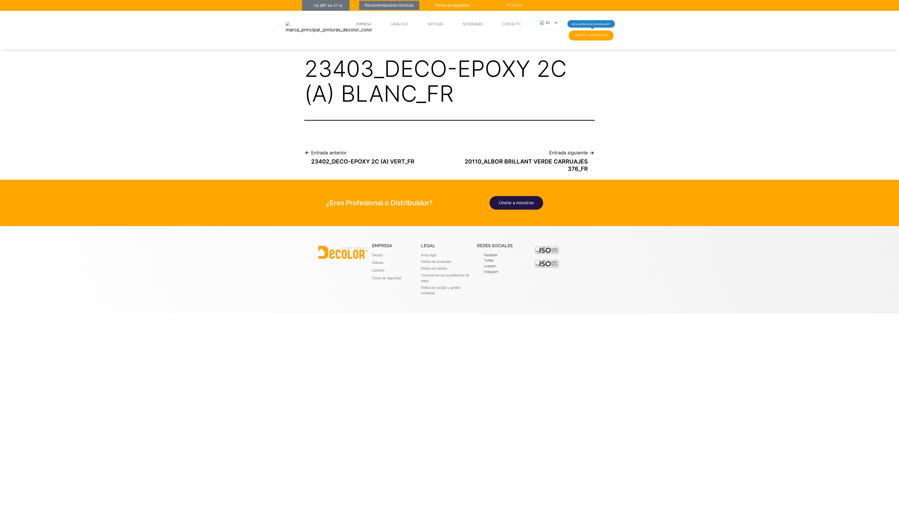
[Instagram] (583, 5)
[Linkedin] (575, 5)
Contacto (511, 24)
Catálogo (399, 24)
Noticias (435, 24)
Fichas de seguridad (452, 5)
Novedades (473, 24)
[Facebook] (557, 5)
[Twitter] (566, 5)
